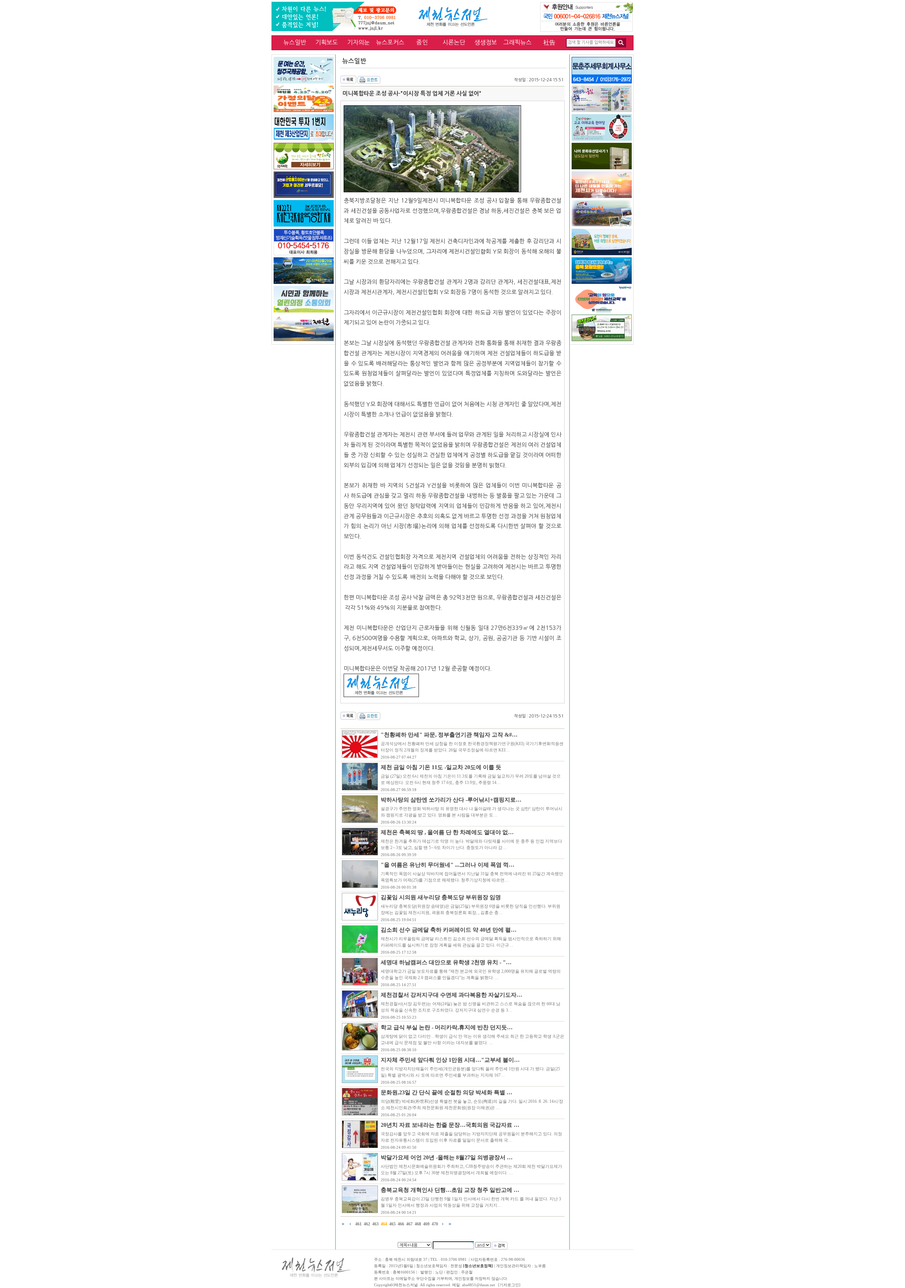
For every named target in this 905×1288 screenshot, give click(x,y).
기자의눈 (358, 42)
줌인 (422, 42)
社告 (549, 42)
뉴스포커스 (390, 42)
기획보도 (326, 42)
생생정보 (485, 42)
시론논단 (454, 42)
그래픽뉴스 (517, 42)
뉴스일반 (295, 42)
